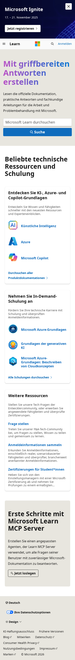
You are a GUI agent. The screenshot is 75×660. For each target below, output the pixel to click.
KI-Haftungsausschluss (18, 631)
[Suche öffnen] (52, 43)
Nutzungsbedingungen (19, 648)
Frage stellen (18, 424)
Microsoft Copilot (34, 258)
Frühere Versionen (51, 631)
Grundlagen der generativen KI (43, 346)
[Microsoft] (37, 43)
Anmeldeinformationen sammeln (35, 445)
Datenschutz (43, 637)
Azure (25, 242)
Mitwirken (23, 637)
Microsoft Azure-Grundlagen (43, 330)
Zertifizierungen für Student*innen (36, 469)
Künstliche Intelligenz (38, 226)
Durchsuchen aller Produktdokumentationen (27, 275)
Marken (8, 654)
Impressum (47, 648)
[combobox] (37, 122)
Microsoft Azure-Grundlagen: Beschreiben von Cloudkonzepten (41, 362)
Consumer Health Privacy (20, 643)
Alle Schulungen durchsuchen (29, 377)
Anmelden (65, 44)
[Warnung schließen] (68, 6)
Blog (6, 637)
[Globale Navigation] (4, 43)
